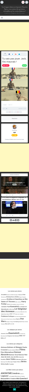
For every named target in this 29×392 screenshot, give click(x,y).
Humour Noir (22, 355)
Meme (14, 184)
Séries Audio (5, 364)
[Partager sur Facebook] (9, 54)
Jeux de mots (5, 357)
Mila (17, 379)
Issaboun (22, 373)
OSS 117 (10, 104)
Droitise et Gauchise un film (17, 299)
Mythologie (3, 361)
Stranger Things (9, 321)
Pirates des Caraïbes (19, 314)
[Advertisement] (14, 36)
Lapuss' (5, 376)
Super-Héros (17, 361)
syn (14, 132)
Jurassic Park (5, 306)
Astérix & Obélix (10, 294)
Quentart (24, 378)
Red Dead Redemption (21, 316)
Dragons (24, 297)
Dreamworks (4, 299)
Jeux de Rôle (15, 357)
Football (4, 104)
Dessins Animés (11, 350)
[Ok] (27, 386)
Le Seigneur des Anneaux (17, 13)
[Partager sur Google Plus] (15, 54)
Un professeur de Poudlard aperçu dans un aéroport (14, 204)
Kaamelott (14, 306)
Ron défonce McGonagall (14, 182)
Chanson (20, 294)
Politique (11, 316)
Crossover (4, 350)
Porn (15, 316)
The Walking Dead (17, 321)
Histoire (8, 304)
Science (11, 319)
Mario (5, 314)
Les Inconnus (17, 311)
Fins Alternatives (7, 352)
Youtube (11, 364)
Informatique (13, 304)
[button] (1, 2)
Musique (24, 359)
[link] (5, 65)
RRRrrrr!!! (3, 338)
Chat (23, 294)
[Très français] (18, 112)
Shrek (14, 319)
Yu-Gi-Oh (12, 323)
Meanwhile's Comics (8, 379)
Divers (13, 297)
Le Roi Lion (11, 309)
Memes (24, 65)
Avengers (16, 294)
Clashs (24, 347)
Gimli (6, 13)
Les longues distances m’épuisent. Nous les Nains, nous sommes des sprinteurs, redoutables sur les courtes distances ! (14, 9)
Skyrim (18, 319)
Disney (8, 297)
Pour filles (8, 361)
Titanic (23, 321)
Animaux (4, 347)
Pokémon (4, 316)
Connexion (26, 2)
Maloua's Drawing (21, 376)
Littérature (19, 359)
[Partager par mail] (19, 54)
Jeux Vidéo (10, 359)
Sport (11, 361)
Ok (14, 389)
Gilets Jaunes (18, 301)
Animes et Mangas (14, 347)
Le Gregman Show (13, 376)
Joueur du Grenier (20, 304)
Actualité (3, 294)
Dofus (17, 297)
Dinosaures (3, 297)
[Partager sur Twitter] (12, 54)
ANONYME (6, 373)
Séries (23, 361)
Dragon (20, 297)
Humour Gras (13, 355)
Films (22, 349)
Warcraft (7, 323)
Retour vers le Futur (5, 319)
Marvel (8, 314)
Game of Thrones (8, 302)
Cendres (16, 373)
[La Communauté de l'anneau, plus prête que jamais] (10, 112)
